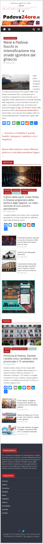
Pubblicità (5, 499)
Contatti (5, 513)
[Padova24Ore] (4, 29)
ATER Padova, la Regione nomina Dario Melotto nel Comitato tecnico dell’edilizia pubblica (27, 403)
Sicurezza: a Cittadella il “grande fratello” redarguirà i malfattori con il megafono (19, 136)
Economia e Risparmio (29, 190)
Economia (5, 488)
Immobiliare (6, 506)
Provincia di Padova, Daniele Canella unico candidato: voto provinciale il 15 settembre (21, 358)
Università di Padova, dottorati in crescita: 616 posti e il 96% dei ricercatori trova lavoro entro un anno (28, 241)
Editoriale (8, 193)
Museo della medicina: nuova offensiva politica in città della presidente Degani (20, 152)
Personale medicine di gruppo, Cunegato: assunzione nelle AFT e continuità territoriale (28, 429)
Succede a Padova (10, 38)
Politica (24, 193)
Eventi (4, 495)
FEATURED (16, 193)
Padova (4, 502)
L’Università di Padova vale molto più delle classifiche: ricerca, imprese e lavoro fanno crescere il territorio (26, 267)
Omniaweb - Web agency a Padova (26, 536)
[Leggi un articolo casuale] (38, 29)
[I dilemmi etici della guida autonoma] (9, 251)
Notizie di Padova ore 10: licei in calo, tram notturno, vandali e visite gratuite (28, 417)
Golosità (5, 509)
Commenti (15, 190)
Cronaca (5, 481)
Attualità (7, 190)
